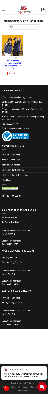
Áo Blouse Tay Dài (9, 217)
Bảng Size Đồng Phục (11, 159)
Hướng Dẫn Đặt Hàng (11, 154)
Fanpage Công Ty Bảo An (12, 302)
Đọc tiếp (12, 73)
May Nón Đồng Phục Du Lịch (14, 262)
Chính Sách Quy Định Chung (13, 170)
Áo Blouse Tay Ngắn (10, 222)
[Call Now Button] (6, 388)
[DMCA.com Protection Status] (10, 188)
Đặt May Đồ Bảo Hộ (10, 257)
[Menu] (3, 9)
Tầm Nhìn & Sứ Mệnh (11, 164)
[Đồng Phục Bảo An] (24, 9)
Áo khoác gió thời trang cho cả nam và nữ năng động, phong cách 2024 (12, 64)
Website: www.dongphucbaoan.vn (16, 230)
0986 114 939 (12, 244)
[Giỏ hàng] (43, 10)
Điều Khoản (6, 180)
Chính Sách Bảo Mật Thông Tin (15, 175)
